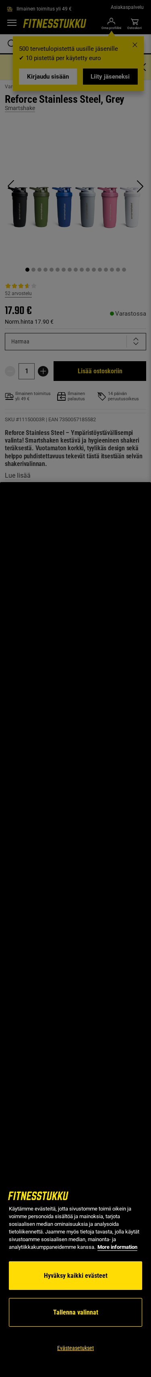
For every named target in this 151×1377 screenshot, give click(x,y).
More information (117, 1247)
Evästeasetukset (75, 1348)
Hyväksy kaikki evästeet (76, 1275)
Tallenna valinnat (75, 1312)
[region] (75, 929)
